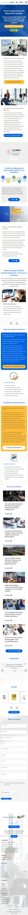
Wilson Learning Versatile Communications (10, 848)
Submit (6, 798)
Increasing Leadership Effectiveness (14, 447)
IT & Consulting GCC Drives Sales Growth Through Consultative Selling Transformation (14, 614)
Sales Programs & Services (6, 844)
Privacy (12, 913)
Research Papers (4, 874)
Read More (7, 514)
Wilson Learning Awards (6, 859)
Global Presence (4, 903)
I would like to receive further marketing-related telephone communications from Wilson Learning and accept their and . (14, 783)
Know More (13, 199)
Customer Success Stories (6, 857)
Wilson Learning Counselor (6, 846)
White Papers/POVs (5, 876)
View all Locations (14, 826)
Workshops (3, 886)
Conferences (4, 888)
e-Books (3, 871)
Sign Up (14, 836)
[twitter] (15, 823)
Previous (11, 159)
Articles (3, 865)
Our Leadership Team (5, 897)
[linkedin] (12, 823)
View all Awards (14, 712)
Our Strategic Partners (6, 899)
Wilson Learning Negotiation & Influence (9, 850)
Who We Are (3, 896)
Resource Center (16, 909)
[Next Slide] (17, 323)
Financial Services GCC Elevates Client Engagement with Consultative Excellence (13, 639)
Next (16, 159)
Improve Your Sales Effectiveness (14, 81)
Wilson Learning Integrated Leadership (9, 851)
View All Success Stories (13, 650)
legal (24, 783)
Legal (16, 913)
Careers (10, 909)
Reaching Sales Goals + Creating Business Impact (14, 366)
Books (2, 869)
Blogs (2, 867)
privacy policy (7, 784)
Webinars (3, 890)
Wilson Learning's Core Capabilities (13, 26)
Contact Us (13, 30)
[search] (17, 2)
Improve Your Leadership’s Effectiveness (13, 135)
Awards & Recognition (6, 901)
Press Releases (4, 873)
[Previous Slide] (11, 323)
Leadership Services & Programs (8, 842)
